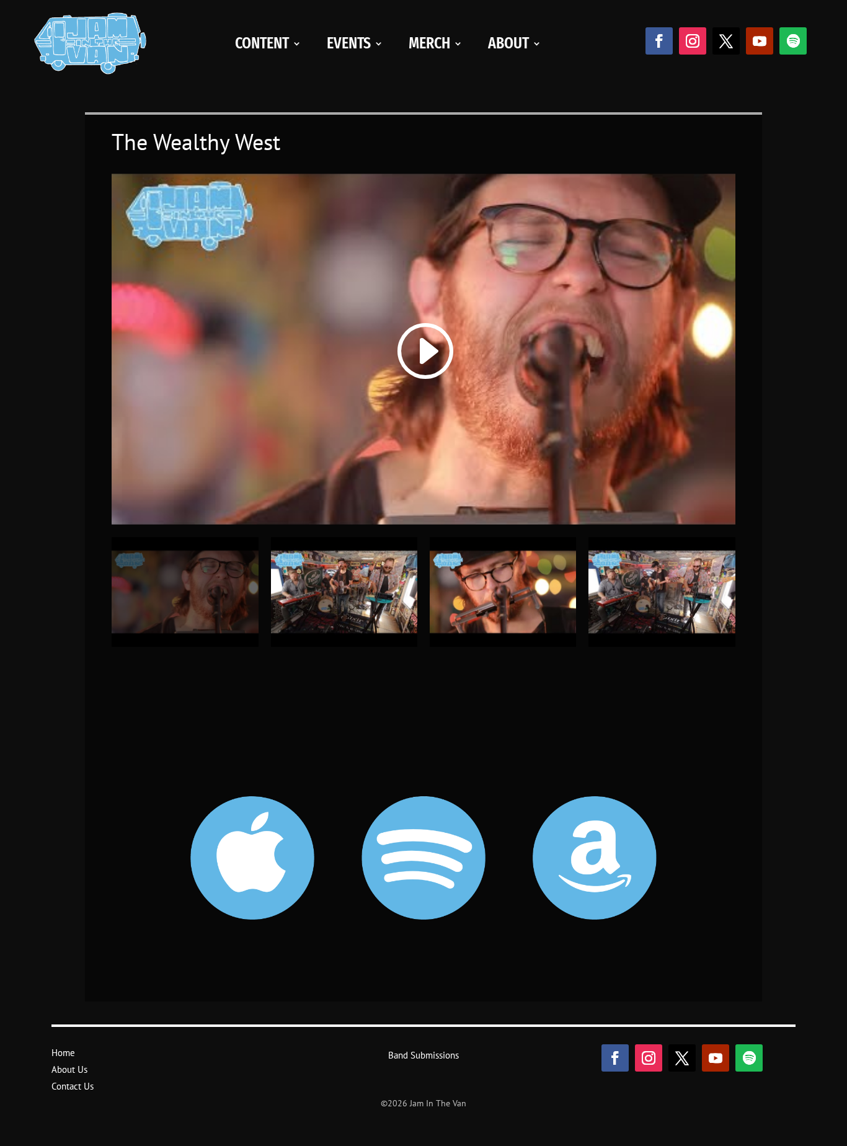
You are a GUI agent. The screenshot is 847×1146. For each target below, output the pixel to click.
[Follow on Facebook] (659, 41)
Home (63, 1053)
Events (349, 43)
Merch (429, 43)
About (508, 43)
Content (262, 43)
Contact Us (72, 1086)
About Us (69, 1069)
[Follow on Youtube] (759, 41)
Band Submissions (423, 1055)
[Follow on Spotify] (793, 41)
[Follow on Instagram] (692, 41)
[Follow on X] (726, 41)
